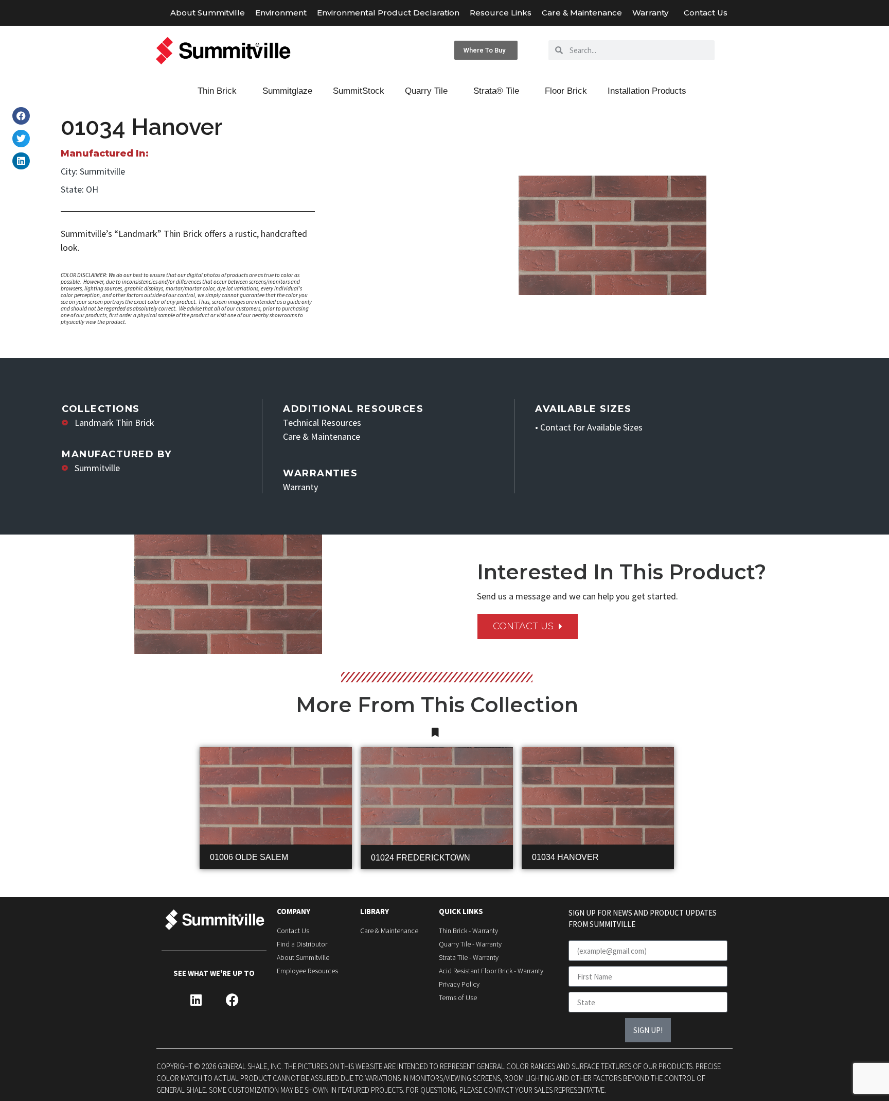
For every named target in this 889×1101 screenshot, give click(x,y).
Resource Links (500, 13)
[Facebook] (232, 1000)
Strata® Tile (496, 91)
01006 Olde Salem (249, 857)
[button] (21, 116)
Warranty (650, 13)
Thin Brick (217, 91)
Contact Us (705, 13)
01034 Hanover (565, 857)
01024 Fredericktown (420, 857)
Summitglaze (287, 91)
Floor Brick (566, 91)
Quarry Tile (426, 91)
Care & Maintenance (582, 13)
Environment (281, 13)
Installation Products (647, 91)
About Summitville (207, 13)
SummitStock (358, 91)
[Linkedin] (196, 1000)
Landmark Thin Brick (114, 422)
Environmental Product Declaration (388, 13)
